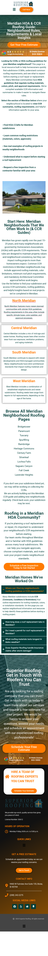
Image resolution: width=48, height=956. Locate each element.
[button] (14, 10)
